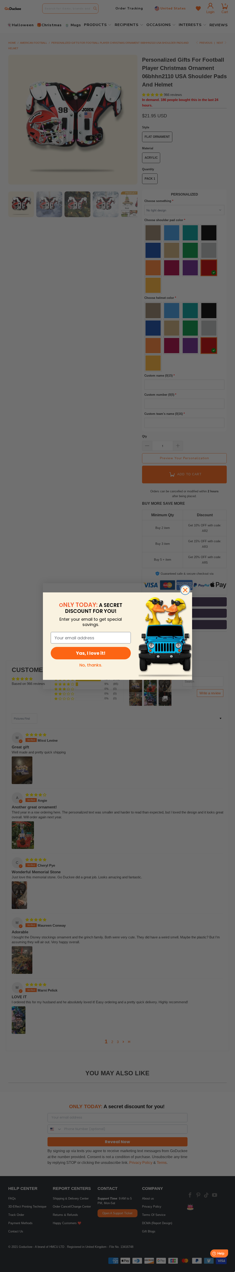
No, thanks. (90, 665)
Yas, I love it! (90, 653)
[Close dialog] (185, 590)
